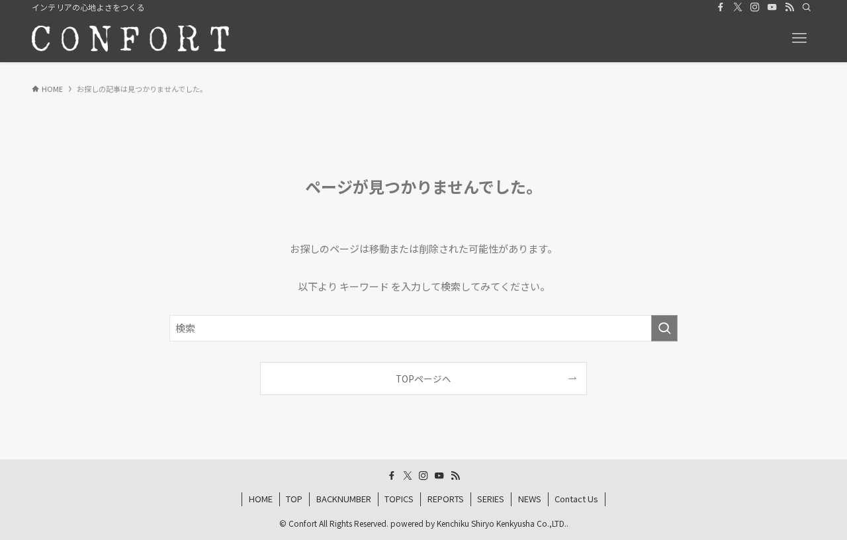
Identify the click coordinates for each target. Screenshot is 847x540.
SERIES (490, 498)
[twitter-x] (737, 7)
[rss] (789, 7)
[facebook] (720, 7)
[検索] (806, 7)
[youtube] (772, 7)
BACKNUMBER (343, 498)
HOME (261, 498)
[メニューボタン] (799, 38)
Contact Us (576, 498)
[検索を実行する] (664, 328)
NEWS (529, 498)
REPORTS (445, 498)
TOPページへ (423, 378)
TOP (294, 498)
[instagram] (755, 7)
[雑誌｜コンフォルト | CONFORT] (130, 38)
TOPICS (399, 498)
